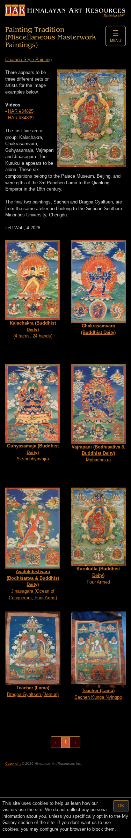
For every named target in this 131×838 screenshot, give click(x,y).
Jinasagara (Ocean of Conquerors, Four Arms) (33, 584)
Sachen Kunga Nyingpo (98, 694)
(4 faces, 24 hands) (33, 329)
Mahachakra (98, 453)
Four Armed (98, 575)
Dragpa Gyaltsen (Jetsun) (33, 691)
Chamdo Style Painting (28, 59)
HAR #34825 (21, 111)
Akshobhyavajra (33, 452)
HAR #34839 (21, 117)
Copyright (13, 763)
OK (121, 805)
